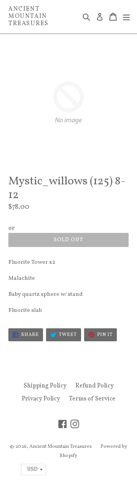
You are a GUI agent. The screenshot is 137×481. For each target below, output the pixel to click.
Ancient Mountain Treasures (28, 17)
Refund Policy (94, 386)
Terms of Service (92, 399)
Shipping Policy (45, 386)
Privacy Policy (41, 399)
